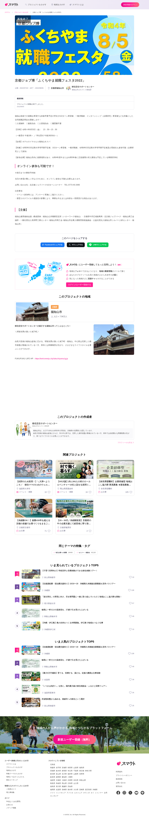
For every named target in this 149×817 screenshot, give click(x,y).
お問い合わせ (121, 783)
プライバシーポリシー (124, 775)
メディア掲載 (11, 808)
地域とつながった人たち (15, 777)
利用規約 (119, 772)
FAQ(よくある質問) (13, 801)
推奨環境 (119, 779)
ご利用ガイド (11, 789)
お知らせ (9, 805)
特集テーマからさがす (14, 774)
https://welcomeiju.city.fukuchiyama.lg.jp (51, 359)
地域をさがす (11, 770)
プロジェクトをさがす (14, 767)
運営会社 (119, 786)
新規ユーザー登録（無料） (74, 739)
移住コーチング (12, 780)
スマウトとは (11, 764)
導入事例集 (10, 792)
